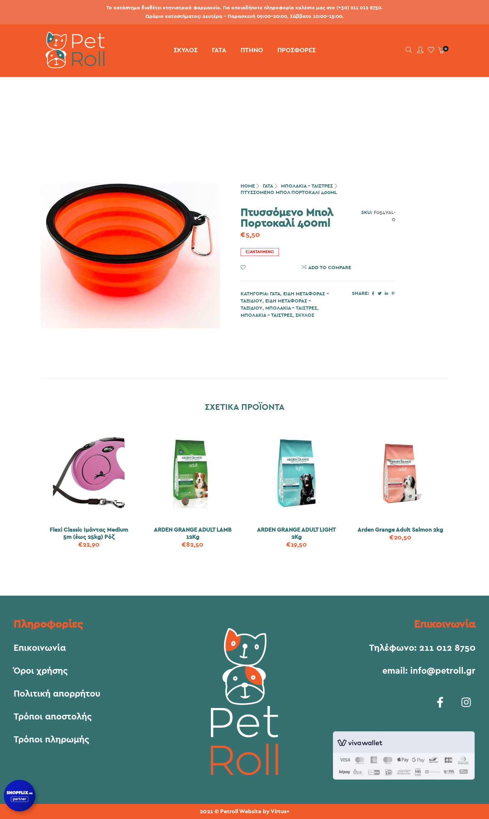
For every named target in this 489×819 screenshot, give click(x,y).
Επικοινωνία (40, 648)
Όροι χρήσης (41, 671)
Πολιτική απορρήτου (57, 694)
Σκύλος (304, 315)
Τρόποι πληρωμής (51, 740)
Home (248, 186)
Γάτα (268, 186)
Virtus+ (280, 811)
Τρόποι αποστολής (53, 717)
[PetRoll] (72, 65)
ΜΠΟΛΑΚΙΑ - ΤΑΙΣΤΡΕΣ (307, 186)
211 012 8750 (447, 648)
